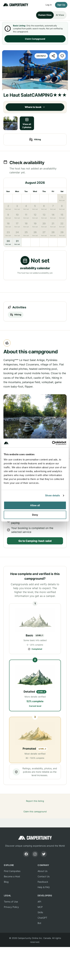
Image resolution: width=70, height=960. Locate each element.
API (39, 901)
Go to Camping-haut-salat (35, 540)
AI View (60, 15)
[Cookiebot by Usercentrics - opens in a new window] (52, 443)
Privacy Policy (11, 907)
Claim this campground (35, 811)
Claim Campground (35, 39)
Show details (52, 495)
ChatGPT (42, 917)
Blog (6, 881)
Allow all (35, 505)
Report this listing (35, 801)
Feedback (43, 881)
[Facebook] (26, 854)
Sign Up (61, 4)
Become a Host (12, 876)
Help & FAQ (44, 887)
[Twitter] (44, 854)
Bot (39, 923)
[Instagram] (35, 854)
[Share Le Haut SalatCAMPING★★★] (53, 55)
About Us (42, 871)
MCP (40, 907)
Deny (35, 514)
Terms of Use (11, 901)
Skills (40, 912)
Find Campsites (12, 871)
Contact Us (43, 876)
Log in (49, 4)
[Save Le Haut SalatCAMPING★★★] (62, 55)
